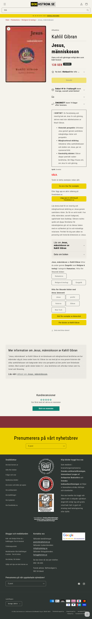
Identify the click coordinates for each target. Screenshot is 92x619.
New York (58, 310)
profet (72, 297)
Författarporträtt (11, 546)
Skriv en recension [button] (46, 408)
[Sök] (87, 10)
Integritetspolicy (71, 611)
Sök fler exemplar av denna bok (69, 316)
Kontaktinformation (81, 613)
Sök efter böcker (11, 470)
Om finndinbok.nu (12, 505)
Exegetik (79, 283)
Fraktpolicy (70, 613)
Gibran (72, 304)
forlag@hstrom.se (40, 555)
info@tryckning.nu (40, 548)
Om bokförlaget (11, 495)
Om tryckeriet (10, 500)
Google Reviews (53, 16)
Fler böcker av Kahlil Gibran (69, 323)
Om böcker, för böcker (13, 559)
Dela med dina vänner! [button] (62, 330)
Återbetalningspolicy (58, 611)
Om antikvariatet (11, 490)
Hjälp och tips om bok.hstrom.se (17, 564)
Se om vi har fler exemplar (69, 186)
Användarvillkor (82, 611)
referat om (32, 374)
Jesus (58, 297)
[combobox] (46, 10)
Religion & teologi (61, 283)
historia (58, 304)
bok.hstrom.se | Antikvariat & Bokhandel (27, 611)
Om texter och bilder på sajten (16, 485)
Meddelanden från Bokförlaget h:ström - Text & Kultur (16, 553)
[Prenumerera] (63, 446)
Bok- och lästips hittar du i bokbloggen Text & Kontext (15, 540)
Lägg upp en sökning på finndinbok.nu (69, 199)
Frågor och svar (11, 475)
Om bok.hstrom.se (12, 465)
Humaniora (59, 276)
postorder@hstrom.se (41, 542)
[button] (4, 4)
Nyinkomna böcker (12, 480)
